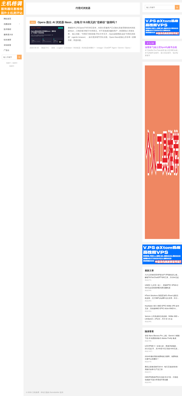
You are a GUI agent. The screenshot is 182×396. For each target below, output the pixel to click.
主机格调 (12, 7)
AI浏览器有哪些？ (88, 47)
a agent (60, 47)
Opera (127, 47)
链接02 (15, 63)
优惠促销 (7, 24)
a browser (68, 47)
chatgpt (100, 47)
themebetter (54, 392)
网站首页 (7, 18)
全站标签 (7, 45)
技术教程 (7, 29)
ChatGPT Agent (110, 47)
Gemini (121, 47)
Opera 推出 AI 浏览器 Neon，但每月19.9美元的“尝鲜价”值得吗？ (77, 22)
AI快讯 (33, 22)
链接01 (8, 63)
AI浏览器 (76, 47)
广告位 (6, 50)
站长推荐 (7, 39)
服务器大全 (8, 34)
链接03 (11, 66)
